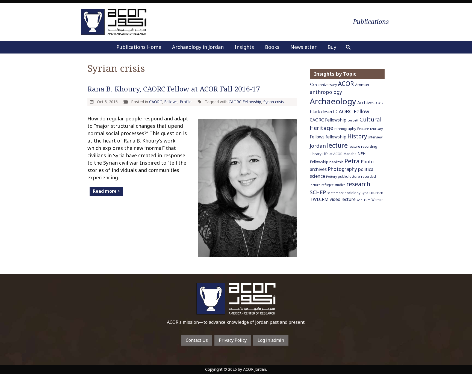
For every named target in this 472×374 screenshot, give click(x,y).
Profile (185, 101)
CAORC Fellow (352, 111)
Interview (375, 137)
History (357, 136)
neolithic (336, 161)
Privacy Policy (233, 340)
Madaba (350, 154)
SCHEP (318, 192)
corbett (352, 120)
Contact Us (197, 340)
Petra (352, 161)
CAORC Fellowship (245, 101)
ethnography (345, 128)
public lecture (349, 176)
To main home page (236, 298)
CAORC (155, 101)
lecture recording (363, 146)
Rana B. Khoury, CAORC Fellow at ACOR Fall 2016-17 (173, 89)
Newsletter (303, 47)
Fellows (171, 101)
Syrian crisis (273, 101)
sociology (352, 193)
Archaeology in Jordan (198, 47)
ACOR (346, 83)
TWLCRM (319, 199)
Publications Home (138, 47)
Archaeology (333, 101)
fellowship (336, 137)
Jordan (318, 145)
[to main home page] (114, 22)
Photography (342, 169)
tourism (376, 192)
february (376, 129)
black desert (322, 112)
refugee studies (333, 185)
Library (315, 153)
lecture (337, 145)
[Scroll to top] (457, 360)
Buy (332, 47)
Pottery (331, 177)
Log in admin (271, 340)
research (358, 184)
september (335, 193)
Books (272, 47)
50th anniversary (323, 84)
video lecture (343, 199)
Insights (244, 47)
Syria (364, 193)
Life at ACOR (333, 154)
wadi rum (363, 200)
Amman (362, 84)
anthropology (326, 92)
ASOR (380, 103)
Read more (105, 191)
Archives (365, 103)
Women (377, 199)
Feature (363, 128)
